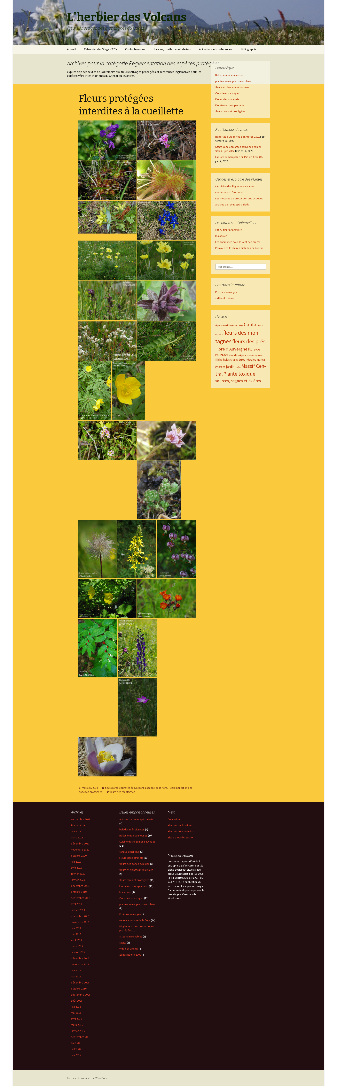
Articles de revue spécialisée (232, 204)
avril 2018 (76, 940)
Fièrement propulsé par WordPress (87, 1078)
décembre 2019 (80, 886)
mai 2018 (76, 934)
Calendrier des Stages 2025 (100, 49)
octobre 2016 (79, 988)
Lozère (238, 367)
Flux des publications (180, 825)
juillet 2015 (77, 1049)
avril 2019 (76, 904)
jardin (230, 366)
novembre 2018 (80, 922)
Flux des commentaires (181, 831)
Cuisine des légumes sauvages (137, 841)
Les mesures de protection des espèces (239, 198)
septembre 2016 (80, 994)
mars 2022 (77, 837)
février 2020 (78, 873)
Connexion (174, 819)
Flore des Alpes (236, 355)
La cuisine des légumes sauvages (234, 186)
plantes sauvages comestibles (233, 81)
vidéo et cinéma (224, 298)
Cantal (251, 324)
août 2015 (76, 1043)
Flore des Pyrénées (255, 355)
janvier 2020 (78, 880)
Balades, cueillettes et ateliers (172, 49)
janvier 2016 (78, 1031)
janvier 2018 (78, 952)
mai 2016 (76, 1012)
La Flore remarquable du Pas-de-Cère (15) (239, 157)
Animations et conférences (215, 49)
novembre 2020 (80, 849)
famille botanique (129, 851)
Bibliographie (248, 49)
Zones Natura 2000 (130, 954)
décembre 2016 (80, 982)
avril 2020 (76, 867)
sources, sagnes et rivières (238, 380)
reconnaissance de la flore (151, 787)
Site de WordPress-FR (180, 837)
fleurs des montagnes (122, 792)
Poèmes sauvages (226, 292)
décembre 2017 (80, 958)
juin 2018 (76, 928)
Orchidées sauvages (227, 93)
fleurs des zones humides (134, 864)
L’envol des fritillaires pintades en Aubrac (239, 248)
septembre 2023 (80, 819)
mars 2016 (77, 1025)
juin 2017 (76, 970)
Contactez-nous (135, 49)
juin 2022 (76, 831)
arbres (239, 325)
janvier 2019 (78, 910)
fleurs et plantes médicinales (232, 87)
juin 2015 (76, 1055)
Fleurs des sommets (227, 99)
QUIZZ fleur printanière (228, 230)
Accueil (71, 49)
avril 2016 (76, 1019)
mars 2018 (77, 946)
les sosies (221, 236)
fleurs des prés (248, 341)
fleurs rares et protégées (120, 787)
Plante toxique (239, 373)
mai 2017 (76, 976)
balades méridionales (132, 829)
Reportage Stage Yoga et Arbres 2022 (237, 136)
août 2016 (76, 1000)
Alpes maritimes (225, 325)
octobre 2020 (79, 855)
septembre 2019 (80, 898)
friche (219, 359)
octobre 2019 (79, 892)
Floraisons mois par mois (229, 105)
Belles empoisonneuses (229, 75)
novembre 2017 (80, 964)
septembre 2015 (80, 1037)
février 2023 (78, 825)
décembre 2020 (80, 843)
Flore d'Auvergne (231, 349)
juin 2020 (76, 861)
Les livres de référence (229, 192)
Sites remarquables (130, 936)
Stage (122, 942)
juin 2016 (76, 1006)
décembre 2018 (80, 916)
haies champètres (234, 359)
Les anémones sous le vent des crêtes (238, 242)
